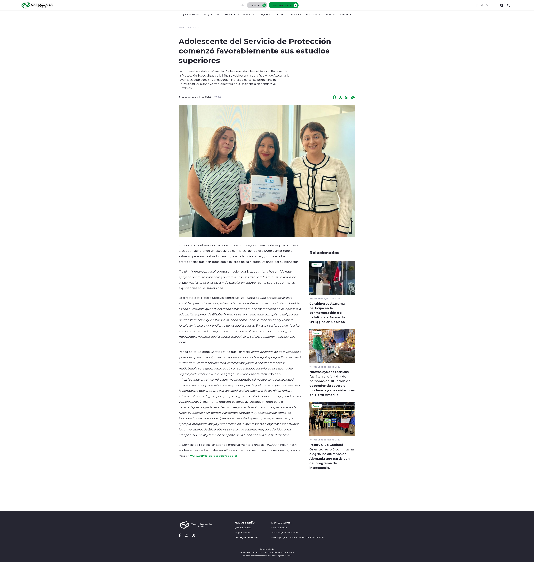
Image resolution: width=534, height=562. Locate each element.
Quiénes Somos (191, 14)
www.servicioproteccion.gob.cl (213, 456)
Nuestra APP (231, 14)
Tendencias (294, 14)
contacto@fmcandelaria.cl (285, 532)
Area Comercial (279, 528)
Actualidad (249, 14)
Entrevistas (345, 14)
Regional (265, 14)
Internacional (313, 14)
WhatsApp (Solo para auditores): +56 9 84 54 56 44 (297, 537)
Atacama (279, 14)
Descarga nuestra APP (246, 537)
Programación (212, 14)
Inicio (181, 28)
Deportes (329, 14)
